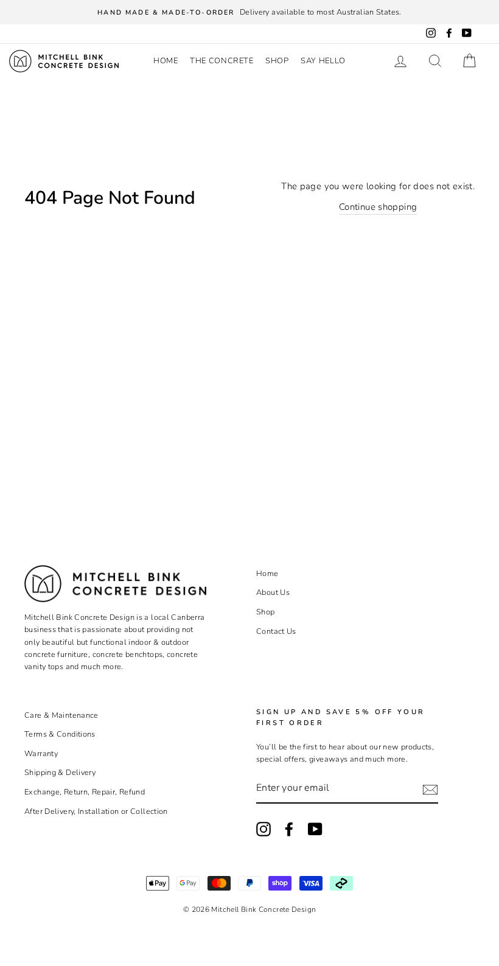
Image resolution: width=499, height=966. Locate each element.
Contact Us (276, 631)
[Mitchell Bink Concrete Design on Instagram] (263, 829)
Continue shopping (378, 207)
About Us (273, 592)
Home (165, 60)
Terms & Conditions (60, 734)
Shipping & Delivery (60, 772)
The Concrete (222, 60)
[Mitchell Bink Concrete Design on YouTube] (315, 829)
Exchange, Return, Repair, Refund (84, 792)
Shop (277, 60)
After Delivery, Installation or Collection (96, 811)
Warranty (41, 753)
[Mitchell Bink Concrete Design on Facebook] (289, 829)
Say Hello (323, 60)
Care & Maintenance (61, 715)
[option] (249, 12)
